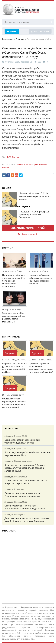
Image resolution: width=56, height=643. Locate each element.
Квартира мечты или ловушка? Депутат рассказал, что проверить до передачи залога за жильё (24, 467)
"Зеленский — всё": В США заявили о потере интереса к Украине (35, 196)
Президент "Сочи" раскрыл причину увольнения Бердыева (34, 214)
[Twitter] (21, 175)
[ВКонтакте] (4, 175)
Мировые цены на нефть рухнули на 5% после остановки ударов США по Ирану (14, 367)
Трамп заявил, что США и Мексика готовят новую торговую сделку (26, 482)
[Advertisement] (28, 562)
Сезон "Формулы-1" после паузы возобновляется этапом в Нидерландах (24, 507)
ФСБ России (13, 157)
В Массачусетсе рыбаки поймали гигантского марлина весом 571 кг (27, 453)
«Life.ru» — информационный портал (24, 166)
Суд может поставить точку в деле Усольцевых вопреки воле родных (22, 494)
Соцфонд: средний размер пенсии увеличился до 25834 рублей (22, 441)
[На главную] (21, 10)
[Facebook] (8, 175)
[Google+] (16, 175)
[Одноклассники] (12, 175)
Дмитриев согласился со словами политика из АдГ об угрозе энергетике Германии (26, 519)
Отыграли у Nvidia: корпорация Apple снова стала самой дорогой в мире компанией (14, 403)
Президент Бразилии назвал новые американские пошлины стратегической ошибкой (41, 367)
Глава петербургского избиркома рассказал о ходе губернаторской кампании (40, 279)
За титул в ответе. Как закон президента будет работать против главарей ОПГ (14, 317)
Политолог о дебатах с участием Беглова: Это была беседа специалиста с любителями (13, 280)
